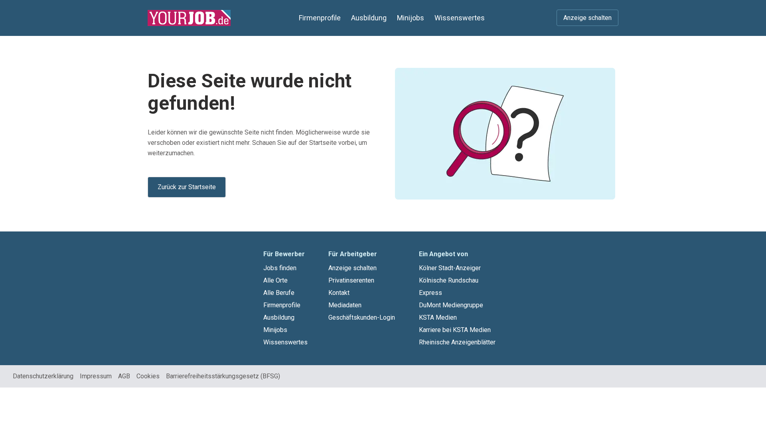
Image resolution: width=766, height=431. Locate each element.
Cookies (148, 376)
